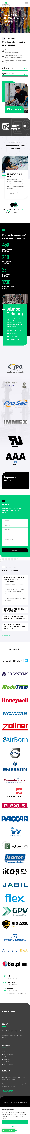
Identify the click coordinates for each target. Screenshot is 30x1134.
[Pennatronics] (15, 779)
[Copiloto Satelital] (15, 937)
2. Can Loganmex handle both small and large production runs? (14, 610)
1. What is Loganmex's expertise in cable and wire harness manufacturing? (14, 579)
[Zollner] (15, 726)
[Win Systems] (15, 832)
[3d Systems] (15, 674)
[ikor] (15, 871)
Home (5, 1052)
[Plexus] (15, 806)
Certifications (7, 1062)
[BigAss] (15, 924)
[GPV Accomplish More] (15, 911)
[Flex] (15, 898)
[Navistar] (15, 713)
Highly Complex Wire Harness (14, 175)
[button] (15, 579)
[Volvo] (15, 753)
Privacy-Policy (7, 1059)
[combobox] (15, 534)
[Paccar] (15, 819)
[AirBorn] (15, 740)
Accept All (15, 1122)
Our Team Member (8, 1054)
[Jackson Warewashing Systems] (15, 858)
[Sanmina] (15, 792)
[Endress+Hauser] (15, 660)
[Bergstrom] (15, 964)
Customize (15, 1126)
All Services (7, 1057)
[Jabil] (15, 885)
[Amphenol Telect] (15, 950)
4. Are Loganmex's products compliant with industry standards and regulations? (14, 626)
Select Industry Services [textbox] (9, 534)
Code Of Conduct (8, 1064)
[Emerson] (15, 766)
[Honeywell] (15, 700)
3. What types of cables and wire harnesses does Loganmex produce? (14, 618)
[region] (15, 1120)
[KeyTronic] (15, 845)
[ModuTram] (15, 687)
